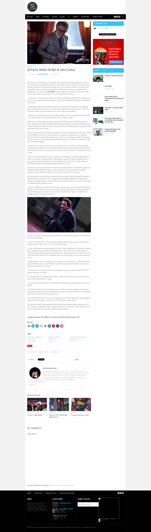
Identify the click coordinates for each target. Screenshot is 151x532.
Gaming (75, 16)
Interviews (85, 16)
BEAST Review (63, 516)
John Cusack (32, 352)
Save (30, 346)
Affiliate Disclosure (67, 493)
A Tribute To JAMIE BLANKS (34, 415)
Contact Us (38, 493)
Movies (54, 16)
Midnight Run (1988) (54, 337)
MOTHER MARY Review (65, 503)
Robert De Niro (43, 352)
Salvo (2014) (108, 86)
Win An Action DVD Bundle (34, 337)
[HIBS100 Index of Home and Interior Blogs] (107, 519)
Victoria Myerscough (33, 74)
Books (62, 16)
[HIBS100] (102, 520)
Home (31, 16)
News (38, 16)
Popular (97, 70)
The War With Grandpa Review (77, 337)
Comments (105, 70)
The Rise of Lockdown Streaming (114, 76)
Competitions (97, 16)
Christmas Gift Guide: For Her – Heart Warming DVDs (113, 130)
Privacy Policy (51, 493)
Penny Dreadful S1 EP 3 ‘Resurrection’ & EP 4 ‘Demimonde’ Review (114, 98)
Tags (111, 70)
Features (46, 16)
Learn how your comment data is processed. (61, 485)
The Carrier (54, 352)
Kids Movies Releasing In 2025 (80, 415)
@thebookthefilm (44, 74)
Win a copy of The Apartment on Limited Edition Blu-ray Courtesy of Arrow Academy (114, 120)
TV (69, 16)
